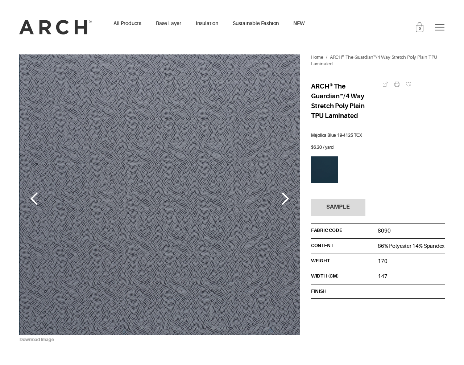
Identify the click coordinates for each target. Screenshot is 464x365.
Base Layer (168, 23)
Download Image (36, 339)
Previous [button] (34, 198)
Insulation (207, 23)
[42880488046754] (324, 169)
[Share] (385, 84)
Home (317, 57)
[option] (159, 198)
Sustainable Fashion (256, 23)
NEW (298, 23)
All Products (127, 23)
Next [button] (285, 198)
